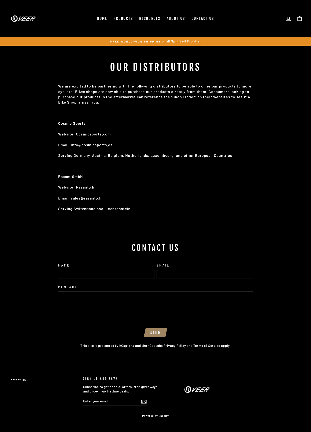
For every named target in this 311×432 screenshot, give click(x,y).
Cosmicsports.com (93, 134)
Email (163, 265)
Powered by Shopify (155, 415)
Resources (149, 18)
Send (155, 332)
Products (123, 18)
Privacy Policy (175, 345)
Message (68, 287)
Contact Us (202, 18)
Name (64, 265)
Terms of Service (206, 345)
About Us (176, 18)
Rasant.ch (85, 187)
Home (102, 18)
